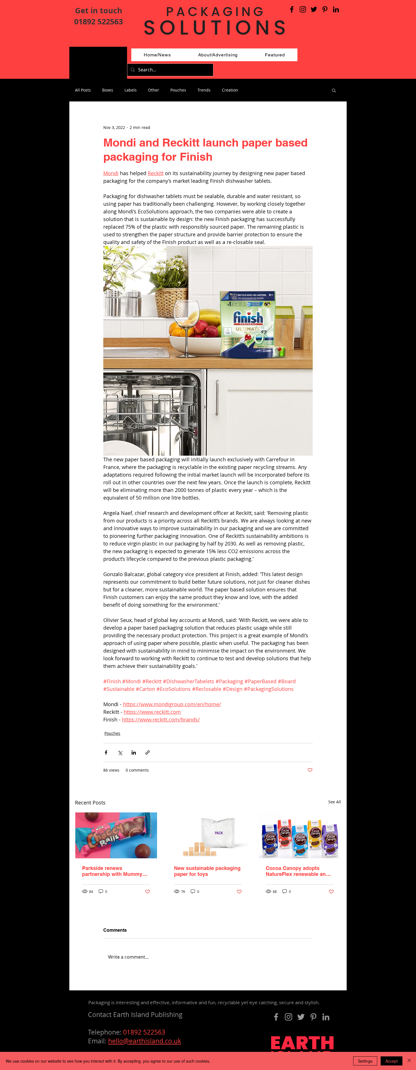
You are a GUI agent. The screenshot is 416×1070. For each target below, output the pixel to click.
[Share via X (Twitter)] (120, 752)
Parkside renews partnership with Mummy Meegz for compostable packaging (112, 871)
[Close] (409, 1060)
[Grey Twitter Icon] (301, 1017)
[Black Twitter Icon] (314, 9)
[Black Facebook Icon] (292, 9)
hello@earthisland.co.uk (144, 1041)
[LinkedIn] (336, 9)
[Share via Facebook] (106, 752)
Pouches (178, 90)
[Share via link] (147, 752)
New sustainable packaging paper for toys (207, 871)
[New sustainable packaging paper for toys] (208, 835)
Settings (365, 1061)
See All (334, 801)
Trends (204, 90)
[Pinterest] (325, 9)
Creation (230, 90)
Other (153, 90)
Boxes (107, 90)
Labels (131, 90)
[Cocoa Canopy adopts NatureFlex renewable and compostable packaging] (300, 835)
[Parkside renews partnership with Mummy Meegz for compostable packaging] (116, 835)
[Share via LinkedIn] (133, 752)
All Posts (83, 90)
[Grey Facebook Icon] (276, 1017)
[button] (333, 90)
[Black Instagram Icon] (303, 9)
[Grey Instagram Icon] (288, 1017)
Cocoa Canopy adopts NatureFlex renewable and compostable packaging (297, 871)
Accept (391, 1061)
